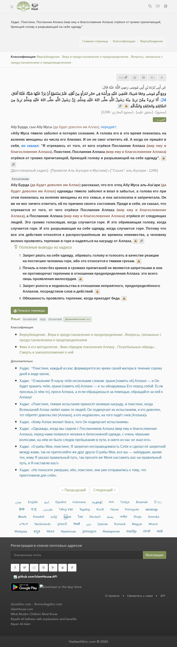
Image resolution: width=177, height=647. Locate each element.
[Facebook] (15, 568)
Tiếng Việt (66, 509)
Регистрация (154, 555)
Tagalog (84, 509)
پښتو (110, 516)
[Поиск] (150, 7)
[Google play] (53, 568)
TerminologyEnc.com (48, 604)
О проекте (112, 596)
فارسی (47, 509)
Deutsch (95, 516)
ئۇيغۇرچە (97, 502)
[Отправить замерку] (126, 106)
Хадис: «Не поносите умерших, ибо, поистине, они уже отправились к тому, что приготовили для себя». (82, 473)
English (33, 502)
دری (88, 524)
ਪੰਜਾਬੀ (146, 531)
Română (119, 524)
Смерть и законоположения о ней (46, 352)
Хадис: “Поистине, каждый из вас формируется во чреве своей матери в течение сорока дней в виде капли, (90, 371)
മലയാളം (151, 509)
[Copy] (120, 106)
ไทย (80, 516)
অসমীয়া (123, 516)
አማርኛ (23, 524)
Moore (153, 524)
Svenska (153, 516)
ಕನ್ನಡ (37, 531)
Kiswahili (38, 516)
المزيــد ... (159, 119)
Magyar (137, 524)
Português (132, 509)
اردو (46, 502)
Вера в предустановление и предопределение (95, 56)
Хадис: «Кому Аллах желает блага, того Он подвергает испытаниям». (74, 422)
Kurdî (100, 509)
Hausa (114, 509)
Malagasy (20, 531)
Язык (49, 23)
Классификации (124, 41)
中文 (34, 509)
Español (60, 502)
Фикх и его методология (38, 347)
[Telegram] (43, 568)
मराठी (160, 531)
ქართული (89, 531)
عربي (18, 502)
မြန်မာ (67, 516)
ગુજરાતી (62, 524)
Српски (103, 524)
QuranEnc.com (21, 604)
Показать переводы (31, 310)
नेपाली (76, 524)
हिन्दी (21, 509)
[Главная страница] (12, 6)
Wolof (50, 531)
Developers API (57, 12)
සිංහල (158, 502)
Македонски (111, 531)
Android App (90, 12)
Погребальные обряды (135, 347)
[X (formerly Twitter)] (24, 568)
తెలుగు (22, 516)
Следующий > (104, 490)
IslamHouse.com (22, 609)
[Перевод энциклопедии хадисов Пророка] (27, 6)
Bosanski (142, 502)
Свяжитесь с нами (140, 596)
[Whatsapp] (34, 568)
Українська (68, 531)
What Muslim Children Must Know (34, 614)
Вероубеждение (151, 41)
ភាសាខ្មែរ (131, 531)
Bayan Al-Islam (21, 624)
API (162, 596)
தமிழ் (54, 516)
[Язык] (165, 7)
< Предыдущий (73, 490)
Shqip (138, 516)
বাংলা (111, 502)
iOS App (118, 12)
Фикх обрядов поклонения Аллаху (87, 347)
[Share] (134, 77)
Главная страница (95, 41)
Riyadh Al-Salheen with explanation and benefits (44, 619)
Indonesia (79, 502)
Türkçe (125, 502)
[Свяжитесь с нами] (158, 7)
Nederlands (43, 524)
